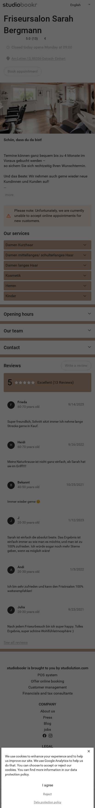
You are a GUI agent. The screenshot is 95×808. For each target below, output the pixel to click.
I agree (47, 785)
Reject (47, 794)
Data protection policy (47, 802)
